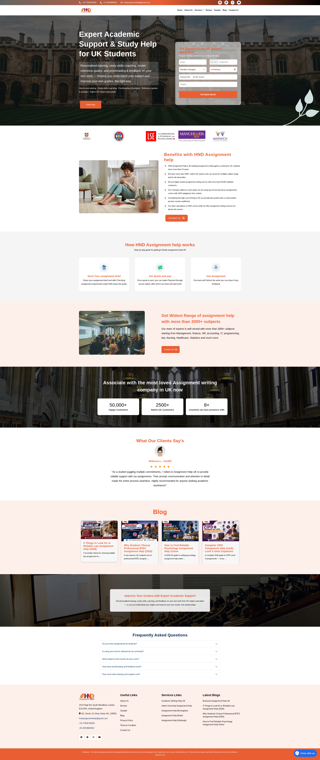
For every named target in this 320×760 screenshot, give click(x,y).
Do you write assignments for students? (119, 644)
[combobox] (214, 62)
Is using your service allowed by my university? (123, 651)
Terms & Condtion (128, 725)
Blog (224, 10)
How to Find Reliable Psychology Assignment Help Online (219, 548)
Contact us (174, 218)
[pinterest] (226, 2)
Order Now (90, 105)
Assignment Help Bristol (172, 715)
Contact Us (233, 10)
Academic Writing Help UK (173, 701)
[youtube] (239, 2)
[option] (95, 136)
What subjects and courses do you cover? (120, 659)
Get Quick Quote (208, 94)
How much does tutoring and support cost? (121, 674)
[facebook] (220, 2)
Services (198, 10)
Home (179, 10)
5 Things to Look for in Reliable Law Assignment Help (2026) (139, 546)
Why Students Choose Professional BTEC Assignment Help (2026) (178, 548)
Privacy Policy (126, 720)
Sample (217, 10)
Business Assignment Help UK (216, 701)
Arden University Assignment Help (177, 706)
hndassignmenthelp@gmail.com (137, 2)
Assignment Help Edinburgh (174, 720)
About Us (188, 10)
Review (209, 10)
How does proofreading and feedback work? (121, 667)
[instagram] (232, 2)
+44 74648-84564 (89, 2)
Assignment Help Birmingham (175, 711)
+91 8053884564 (110, 2)
